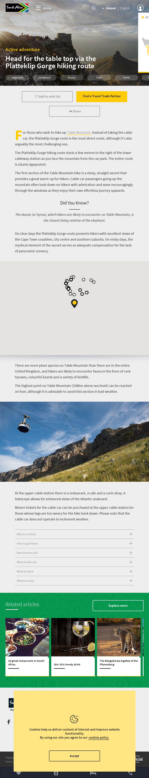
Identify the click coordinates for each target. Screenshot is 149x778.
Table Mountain (79, 132)
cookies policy (99, 737)
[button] (74, 304)
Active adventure (22, 49)
